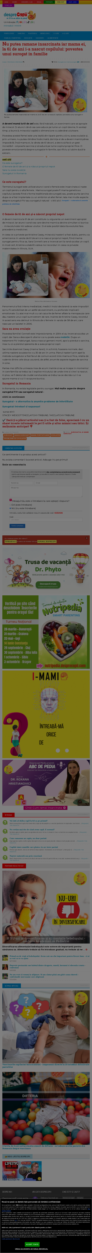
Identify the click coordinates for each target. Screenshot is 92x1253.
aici (16, 1220)
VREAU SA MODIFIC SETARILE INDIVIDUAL (31, 1249)
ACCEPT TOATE (32, 1244)
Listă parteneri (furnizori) (11, 1239)
